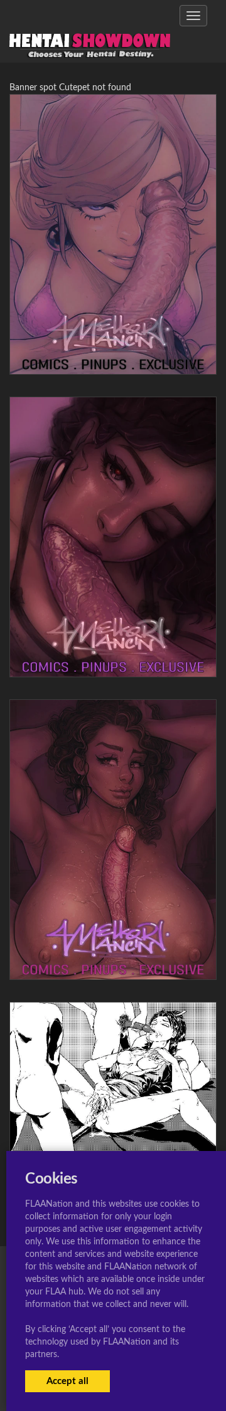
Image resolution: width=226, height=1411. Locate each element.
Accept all (67, 1381)
